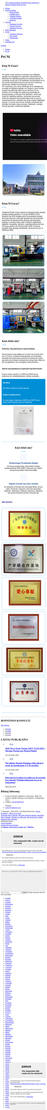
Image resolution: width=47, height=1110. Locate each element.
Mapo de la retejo (15, 813)
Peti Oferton (5, 725)
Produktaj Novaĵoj (16, 24)
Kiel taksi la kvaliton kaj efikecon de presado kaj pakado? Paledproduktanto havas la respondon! (25, 780)
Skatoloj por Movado (18, 817)
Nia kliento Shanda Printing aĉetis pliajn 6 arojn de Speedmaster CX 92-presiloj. (24, 764)
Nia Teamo (13, 36)
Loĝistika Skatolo (16, 18)
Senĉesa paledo (10, 10)
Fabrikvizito (14, 38)
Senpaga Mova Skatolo (9, 819)
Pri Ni (7, 32)
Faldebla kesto (15, 14)
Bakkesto (13, 20)
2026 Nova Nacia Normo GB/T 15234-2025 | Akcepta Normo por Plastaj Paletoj (25, 749)
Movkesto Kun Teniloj (35, 817)
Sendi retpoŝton (6, 823)
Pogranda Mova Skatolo (9, 815)
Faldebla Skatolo (15, 16)
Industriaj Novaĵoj (16, 28)
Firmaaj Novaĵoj (15, 26)
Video (7, 40)
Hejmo (7, 8)
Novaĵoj (8, 22)
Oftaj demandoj (10, 30)
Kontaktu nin (9, 42)
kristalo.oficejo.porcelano (9, 825)
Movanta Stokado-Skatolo (27, 815)
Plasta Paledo (14, 12)
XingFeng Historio (16, 34)
